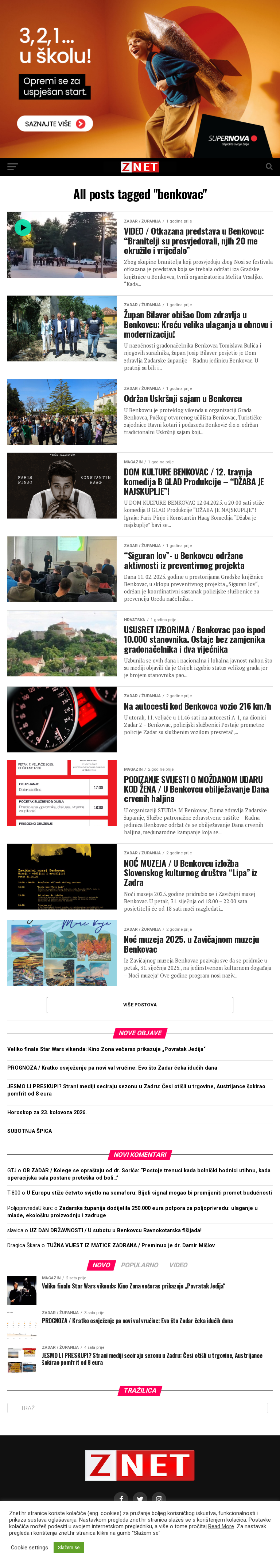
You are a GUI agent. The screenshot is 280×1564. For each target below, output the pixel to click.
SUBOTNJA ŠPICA (29, 1131)
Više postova (140, 1004)
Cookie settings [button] (29, 1547)
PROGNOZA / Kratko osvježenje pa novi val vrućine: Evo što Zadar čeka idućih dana (112, 1068)
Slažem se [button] (68, 1547)
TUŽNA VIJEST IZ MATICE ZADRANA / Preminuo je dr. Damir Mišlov (130, 1245)
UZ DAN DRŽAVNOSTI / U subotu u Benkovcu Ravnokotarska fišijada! (116, 1230)
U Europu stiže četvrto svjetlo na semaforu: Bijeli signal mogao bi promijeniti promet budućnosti (149, 1193)
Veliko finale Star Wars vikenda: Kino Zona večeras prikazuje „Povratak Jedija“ (106, 1049)
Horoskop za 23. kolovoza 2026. (47, 1112)
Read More (221, 1526)
